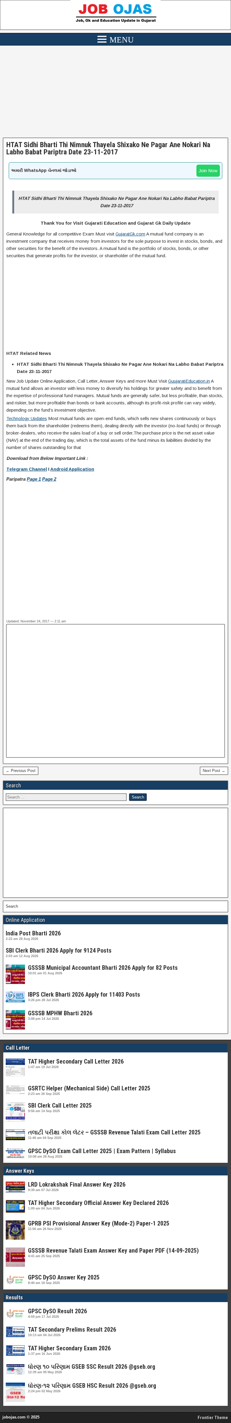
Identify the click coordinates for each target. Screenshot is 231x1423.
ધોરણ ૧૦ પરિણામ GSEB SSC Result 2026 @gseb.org (91, 1366)
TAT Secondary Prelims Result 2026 (72, 1329)
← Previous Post (20, 770)
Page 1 (34, 479)
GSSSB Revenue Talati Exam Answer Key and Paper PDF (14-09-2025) (113, 1250)
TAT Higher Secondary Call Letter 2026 (76, 1061)
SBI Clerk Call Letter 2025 (60, 1105)
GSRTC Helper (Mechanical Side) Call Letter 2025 (89, 1088)
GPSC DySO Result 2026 (57, 1311)
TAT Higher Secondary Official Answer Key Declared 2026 (98, 1202)
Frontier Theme (213, 1417)
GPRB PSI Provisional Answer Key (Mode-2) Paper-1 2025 (98, 1223)
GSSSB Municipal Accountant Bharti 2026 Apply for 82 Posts (103, 967)
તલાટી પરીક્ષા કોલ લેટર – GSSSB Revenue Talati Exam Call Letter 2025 (114, 1132)
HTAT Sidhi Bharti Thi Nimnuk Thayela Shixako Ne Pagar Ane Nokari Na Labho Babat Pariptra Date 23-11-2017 (108, 148)
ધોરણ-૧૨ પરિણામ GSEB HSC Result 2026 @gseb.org (92, 1385)
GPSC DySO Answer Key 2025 (64, 1277)
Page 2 (49, 479)
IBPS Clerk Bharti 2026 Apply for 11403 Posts (84, 994)
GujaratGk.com (130, 233)
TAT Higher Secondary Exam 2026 (69, 1348)
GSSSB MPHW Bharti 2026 (60, 1013)
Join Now (208, 170)
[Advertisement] (115, 93)
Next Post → (214, 770)
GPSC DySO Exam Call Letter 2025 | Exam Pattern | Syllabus (102, 1151)
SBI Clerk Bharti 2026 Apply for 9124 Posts (59, 950)
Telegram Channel (26, 469)
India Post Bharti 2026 (33, 933)
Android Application (72, 469)
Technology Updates (26, 418)
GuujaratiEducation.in (189, 381)
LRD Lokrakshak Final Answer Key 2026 (76, 1184)
